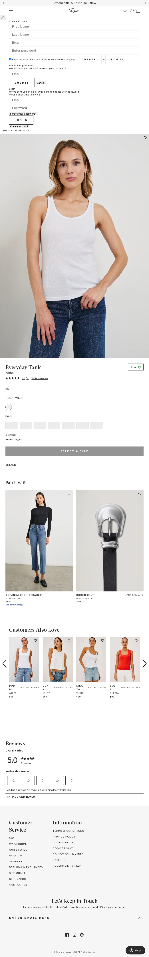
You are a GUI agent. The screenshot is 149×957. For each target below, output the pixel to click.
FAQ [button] (11, 838)
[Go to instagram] (74, 935)
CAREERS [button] (59, 860)
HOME (6, 130)
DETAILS (10, 464)
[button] (132, 11)
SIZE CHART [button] (17, 873)
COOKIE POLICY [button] (63, 848)
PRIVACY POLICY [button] (64, 836)
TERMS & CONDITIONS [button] (68, 830)
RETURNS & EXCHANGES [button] (26, 867)
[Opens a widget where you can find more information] (135, 950)
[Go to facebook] (67, 935)
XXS (11, 425)
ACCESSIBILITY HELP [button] (67, 865)
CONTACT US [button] (18, 884)
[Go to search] (125, 11)
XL (82, 425)
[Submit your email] (137, 918)
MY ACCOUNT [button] (18, 844)
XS (25, 425)
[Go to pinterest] (82, 935)
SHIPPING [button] (15, 861)
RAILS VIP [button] (15, 855)
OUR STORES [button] (18, 849)
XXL (96, 425)
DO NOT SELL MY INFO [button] (68, 854)
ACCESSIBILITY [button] (63, 842)
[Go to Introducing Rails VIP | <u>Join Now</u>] (74, 3)
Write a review (39, 378)
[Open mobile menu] (11, 10)
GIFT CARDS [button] (17, 878)
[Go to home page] (74, 10)
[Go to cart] (138, 11)
